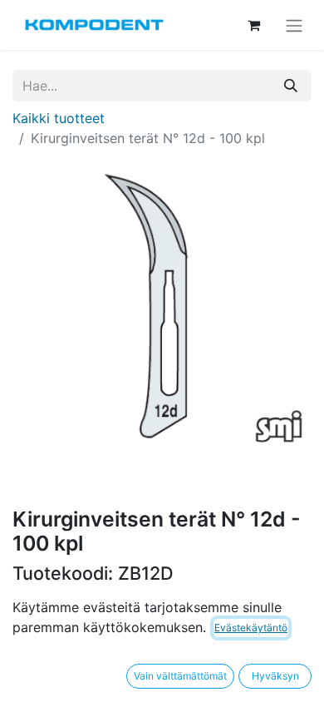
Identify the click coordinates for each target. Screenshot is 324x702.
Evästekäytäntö (250, 627)
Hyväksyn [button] (275, 676)
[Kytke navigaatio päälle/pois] (294, 25)
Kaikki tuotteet (58, 118)
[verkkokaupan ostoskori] (253, 25)
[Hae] (291, 85)
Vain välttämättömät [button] (180, 676)
